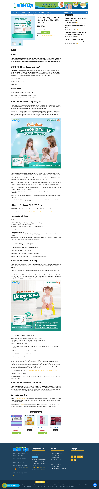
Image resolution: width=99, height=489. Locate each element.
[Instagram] (75, 457)
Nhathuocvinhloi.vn (59, 482)
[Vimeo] (72, 460)
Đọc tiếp (29, 430)
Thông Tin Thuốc (31, 12)
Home (12, 14)
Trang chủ (16, 12)
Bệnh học (41, 12)
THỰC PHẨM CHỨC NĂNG (20, 14)
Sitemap (43, 469)
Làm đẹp (49, 12)
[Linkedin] (78, 457)
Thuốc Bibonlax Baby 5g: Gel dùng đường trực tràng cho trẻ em (41, 211)
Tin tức (23, 12)
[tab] (13, 50)
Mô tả (13, 50)
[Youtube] (75, 460)
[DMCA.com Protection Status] (40, 482)
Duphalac (21, 404)
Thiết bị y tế (58, 12)
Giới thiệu (65, 12)
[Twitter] (81, 457)
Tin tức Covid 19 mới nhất (38, 467)
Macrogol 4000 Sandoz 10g (20, 398)
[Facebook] (72, 457)
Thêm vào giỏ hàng (45, 32)
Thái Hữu (66, 22)
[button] (86, 12)
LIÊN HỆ (72, 12)
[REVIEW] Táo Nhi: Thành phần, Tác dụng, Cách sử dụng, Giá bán (41, 370)
